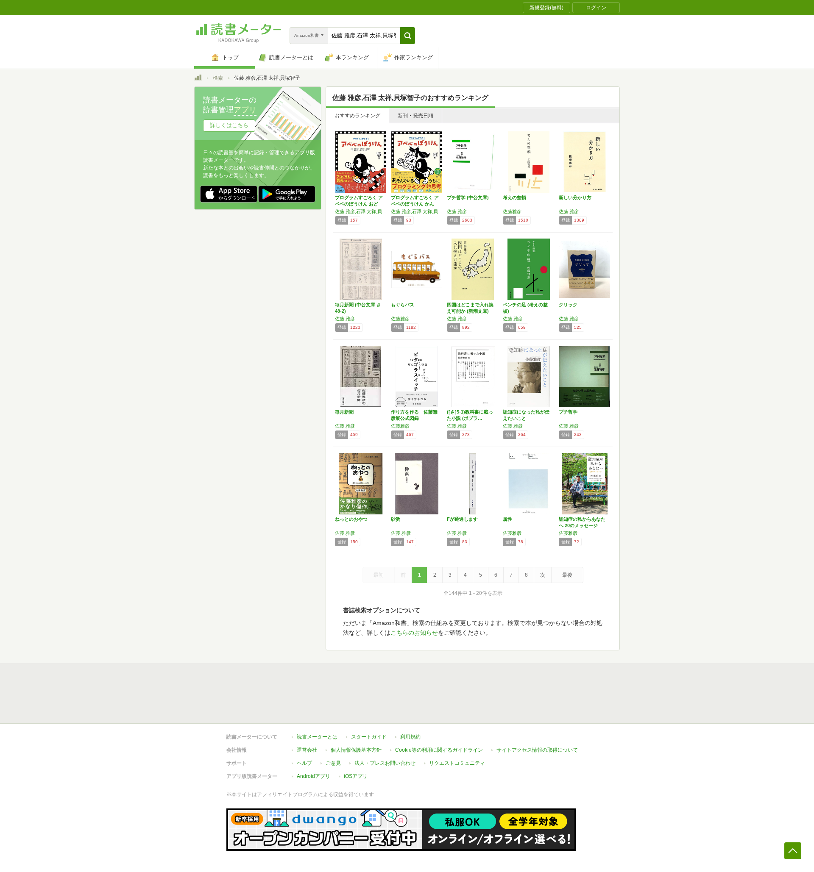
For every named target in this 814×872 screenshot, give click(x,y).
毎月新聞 (344, 411)
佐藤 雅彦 (457, 211)
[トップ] (198, 79)
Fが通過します (462, 519)
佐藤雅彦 (512, 211)
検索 (218, 78)
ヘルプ (304, 763)
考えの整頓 (514, 197)
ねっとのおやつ (351, 519)
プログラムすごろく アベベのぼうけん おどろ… (359, 204)
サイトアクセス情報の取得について (537, 750)
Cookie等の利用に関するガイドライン (439, 750)
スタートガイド (369, 736)
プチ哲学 (568, 411)
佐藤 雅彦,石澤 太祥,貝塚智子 (361, 211)
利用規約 (410, 736)
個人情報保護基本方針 (356, 750)
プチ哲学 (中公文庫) (468, 197)
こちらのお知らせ (414, 632)
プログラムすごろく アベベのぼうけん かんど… (415, 204)
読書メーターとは (317, 736)
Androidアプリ (313, 776)
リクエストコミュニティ (457, 763)
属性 (507, 519)
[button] (407, 35)
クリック (568, 304)
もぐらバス (402, 304)
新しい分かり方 (575, 197)
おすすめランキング (357, 116)
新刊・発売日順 (415, 116)
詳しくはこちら (229, 125)
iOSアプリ (356, 776)
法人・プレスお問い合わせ (384, 763)
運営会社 (307, 750)
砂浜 (395, 519)
